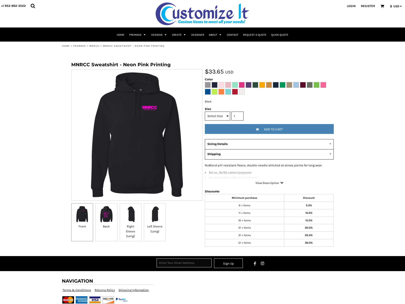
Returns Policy (105, 290)
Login (351, 6)
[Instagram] (262, 263)
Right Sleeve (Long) (130, 231)
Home (66, 45)
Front (82, 226)
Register (368, 6)
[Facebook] (255, 263)
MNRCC (94, 45)
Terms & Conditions (77, 290)
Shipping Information (134, 290)
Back (106, 226)
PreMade (79, 45)
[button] (32, 6)
